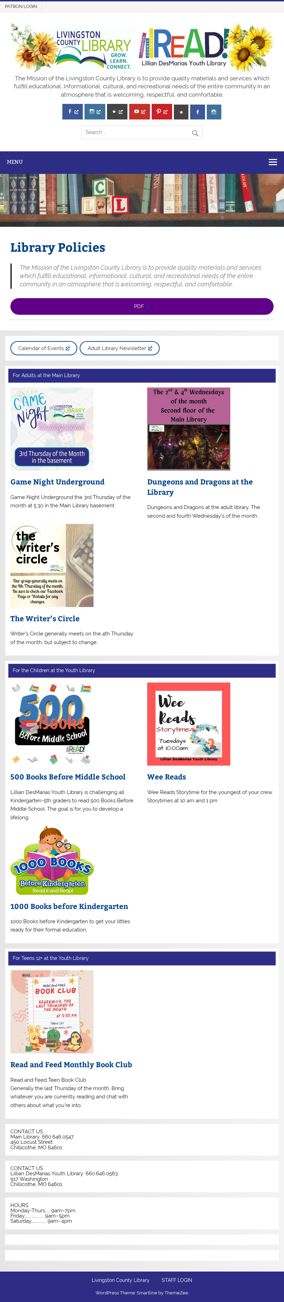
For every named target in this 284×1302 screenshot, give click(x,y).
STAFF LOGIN (177, 1280)
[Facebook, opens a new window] (72, 111)
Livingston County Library (121, 1280)
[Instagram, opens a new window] (95, 111)
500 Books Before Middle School (68, 777)
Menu (15, 162)
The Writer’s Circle (45, 618)
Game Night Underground (57, 481)
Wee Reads (166, 777)
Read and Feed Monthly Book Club (71, 1064)
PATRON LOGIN (21, 6)
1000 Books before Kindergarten (69, 906)
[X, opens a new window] (117, 111)
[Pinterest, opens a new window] (162, 111)
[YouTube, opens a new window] (139, 111)
